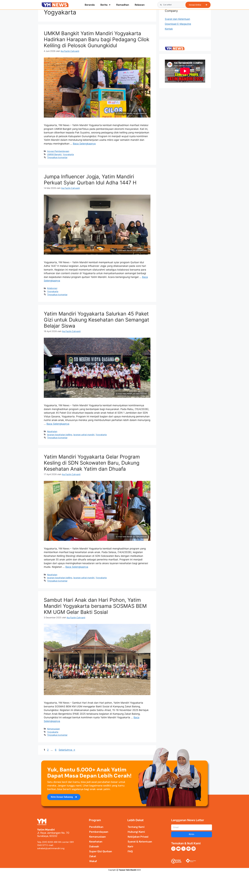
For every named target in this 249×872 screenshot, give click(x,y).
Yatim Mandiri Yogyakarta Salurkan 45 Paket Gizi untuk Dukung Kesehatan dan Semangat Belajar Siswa (96, 320)
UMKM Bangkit (54, 154)
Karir (130, 846)
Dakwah (94, 846)
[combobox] (172, 5)
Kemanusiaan (53, 729)
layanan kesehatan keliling (59, 434)
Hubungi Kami (136, 832)
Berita (103, 4)
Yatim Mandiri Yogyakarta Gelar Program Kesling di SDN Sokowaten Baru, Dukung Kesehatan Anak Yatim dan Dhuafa (92, 463)
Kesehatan (52, 431)
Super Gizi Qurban (100, 851)
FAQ (130, 851)
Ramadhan (122, 4)
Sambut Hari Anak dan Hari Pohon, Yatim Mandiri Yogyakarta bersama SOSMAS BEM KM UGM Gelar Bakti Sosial (95, 606)
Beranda (90, 4)
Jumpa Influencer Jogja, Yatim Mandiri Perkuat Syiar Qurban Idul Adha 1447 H (90, 179)
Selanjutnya (67, 749)
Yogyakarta (68, 154)
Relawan (140, 4)
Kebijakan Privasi (138, 836)
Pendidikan (96, 827)
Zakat (92, 856)
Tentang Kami (136, 827)
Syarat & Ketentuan (140, 841)
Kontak (169, 28)
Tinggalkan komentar (57, 157)
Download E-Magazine (178, 23)
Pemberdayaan (98, 832)
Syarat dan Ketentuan (177, 19)
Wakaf (93, 861)
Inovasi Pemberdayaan (58, 151)
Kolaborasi (52, 288)
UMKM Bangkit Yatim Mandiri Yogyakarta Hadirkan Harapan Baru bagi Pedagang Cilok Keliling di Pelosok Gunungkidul (96, 39)
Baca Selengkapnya (84, 143)
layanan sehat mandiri (83, 434)
